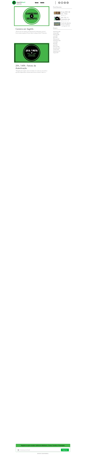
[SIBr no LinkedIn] (67, 3)
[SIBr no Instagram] (65, 3)
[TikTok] (59, 3)
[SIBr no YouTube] (62, 3)
